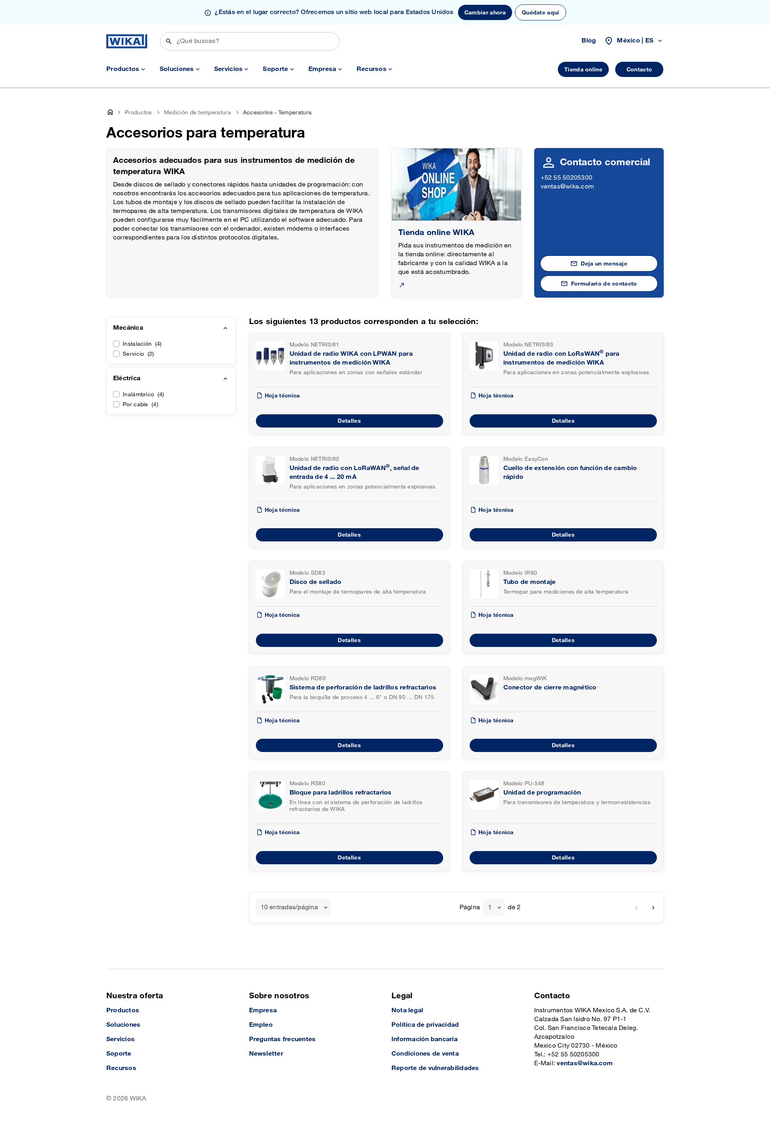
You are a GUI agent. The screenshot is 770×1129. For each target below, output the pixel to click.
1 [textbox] (490, 907)
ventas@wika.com (567, 187)
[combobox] (293, 907)
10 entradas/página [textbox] (289, 907)
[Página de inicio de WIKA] (126, 41)
